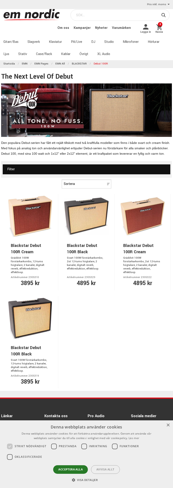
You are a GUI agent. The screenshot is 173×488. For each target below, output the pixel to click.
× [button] (168, 425)
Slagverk (33, 41)
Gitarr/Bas (10, 41)
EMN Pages (41, 63)
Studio (109, 41)
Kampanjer (82, 27)
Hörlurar (153, 41)
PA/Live (76, 41)
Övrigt (84, 54)
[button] (86, 480)
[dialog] (86, 454)
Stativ (22, 54)
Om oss (63, 27)
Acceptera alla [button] (70, 469)
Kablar (66, 54)
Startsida (9, 63)
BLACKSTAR (79, 63)
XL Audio (103, 54)
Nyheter (101, 27)
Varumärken (121, 27)
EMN (24, 63)
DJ (93, 41)
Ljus (6, 54)
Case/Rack (44, 54)
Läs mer (134, 438)
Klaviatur (55, 41)
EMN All (60, 63)
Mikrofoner (131, 41)
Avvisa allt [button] (105, 469)
